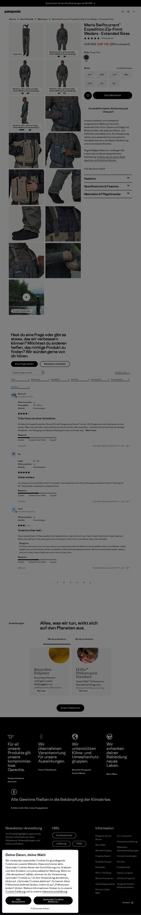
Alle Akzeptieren (18, 900)
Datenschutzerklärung (54, 891)
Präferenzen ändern (40, 908)
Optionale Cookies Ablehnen (53, 900)
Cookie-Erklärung (15, 891)
